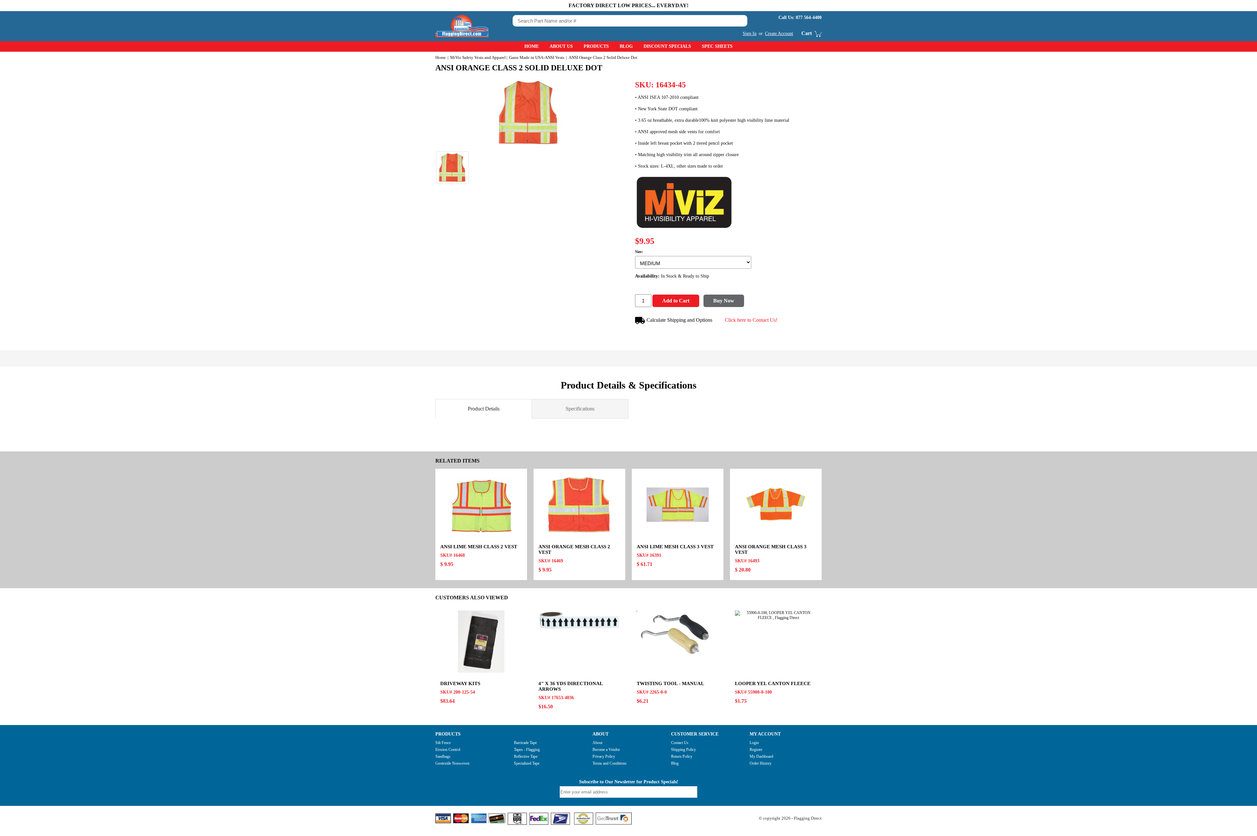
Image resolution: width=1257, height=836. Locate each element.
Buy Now (723, 300)
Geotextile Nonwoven (452, 763)
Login (754, 742)
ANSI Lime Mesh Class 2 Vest (478, 546)
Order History (761, 763)
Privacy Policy (603, 756)
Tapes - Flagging (527, 749)
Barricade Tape (525, 742)
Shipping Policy (683, 749)
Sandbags (442, 756)
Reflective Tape (525, 756)
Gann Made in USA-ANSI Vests (536, 57)
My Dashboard (761, 756)
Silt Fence (443, 742)
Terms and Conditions (609, 763)
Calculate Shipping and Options (679, 320)
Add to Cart (675, 300)
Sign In (749, 33)
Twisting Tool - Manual (670, 683)
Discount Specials (667, 46)
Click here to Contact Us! (751, 320)
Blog (626, 46)
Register (756, 749)
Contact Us (679, 742)
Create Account (779, 33)
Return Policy (681, 756)
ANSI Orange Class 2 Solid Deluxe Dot (518, 68)
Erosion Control (447, 749)
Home (531, 46)
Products (596, 46)
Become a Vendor (606, 749)
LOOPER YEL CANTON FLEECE (773, 683)
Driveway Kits (460, 683)
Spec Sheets (717, 46)
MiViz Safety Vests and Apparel (478, 57)
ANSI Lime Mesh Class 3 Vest (675, 546)
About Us (561, 46)
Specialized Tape (526, 763)
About (597, 742)
